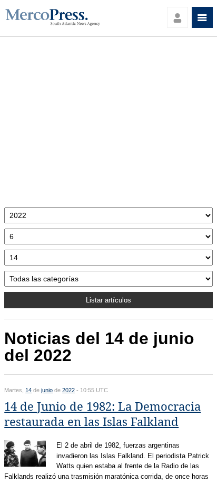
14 (28, 390)
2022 (68, 390)
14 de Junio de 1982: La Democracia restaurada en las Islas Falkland (102, 414)
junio (47, 390)
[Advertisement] (108, 124)
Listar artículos (108, 300)
